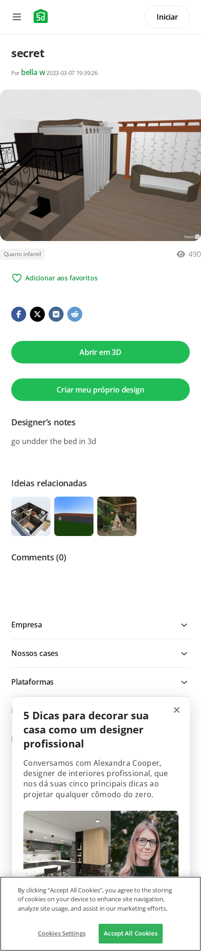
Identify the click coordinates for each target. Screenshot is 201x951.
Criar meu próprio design (100, 390)
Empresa (26, 624)
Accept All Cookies (130, 933)
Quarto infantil (22, 254)
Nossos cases (34, 653)
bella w (33, 72)
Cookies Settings (62, 933)
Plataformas (32, 682)
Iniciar (167, 17)
